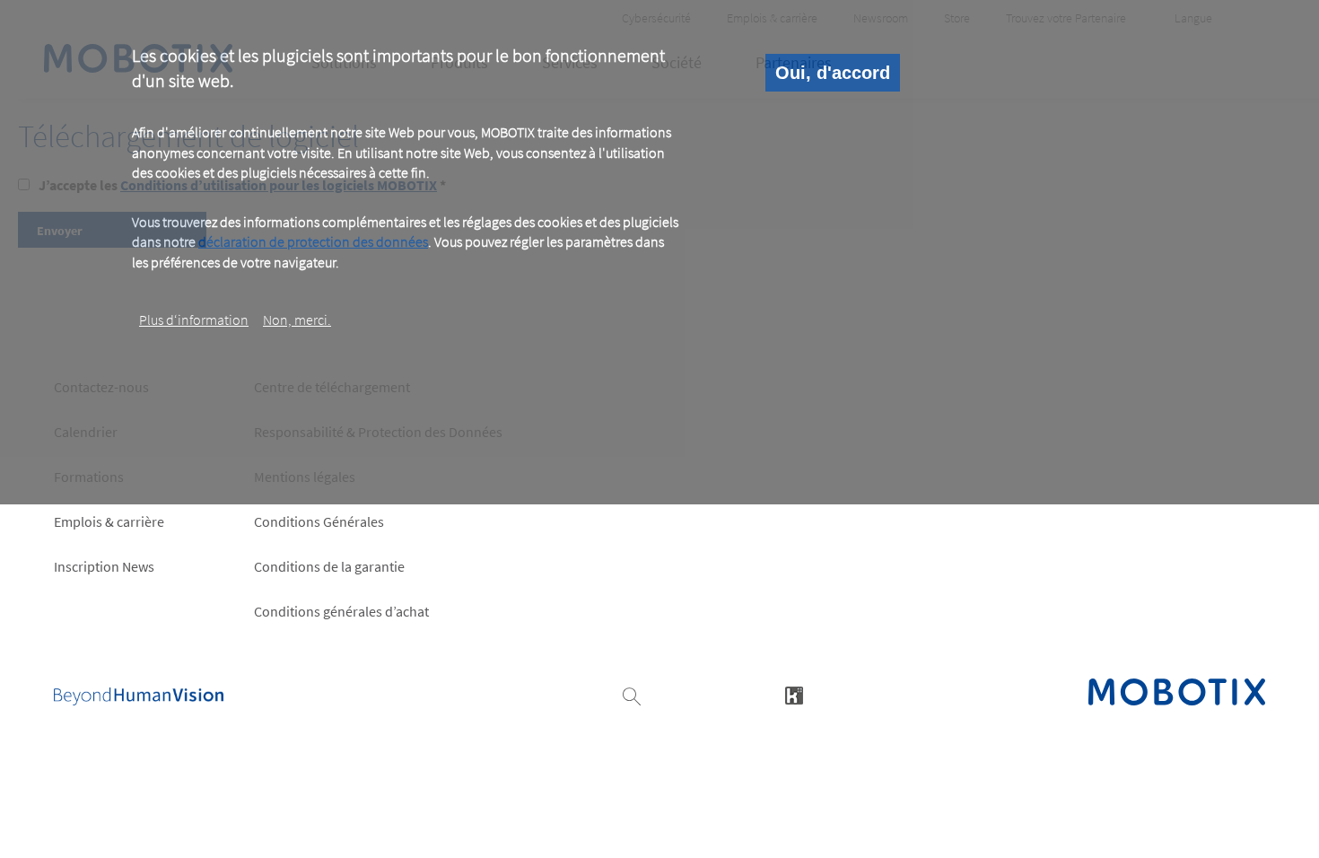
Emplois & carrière (109, 521)
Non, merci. (297, 319)
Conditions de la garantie (329, 566)
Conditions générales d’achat (341, 611)
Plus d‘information (194, 319)
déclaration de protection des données (313, 241)
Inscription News (104, 566)
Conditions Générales (319, 521)
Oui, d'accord (832, 73)
